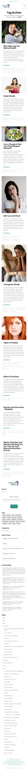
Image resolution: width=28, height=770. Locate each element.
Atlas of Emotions (11, 376)
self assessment (6, 239)
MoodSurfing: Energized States (11, 723)
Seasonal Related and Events (10, 736)
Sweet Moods (9, 96)
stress (14, 523)
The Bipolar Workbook (8, 663)
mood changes (5, 311)
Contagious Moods (11, 284)
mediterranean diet (14, 119)
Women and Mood (8, 753)
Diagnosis (6, 693)
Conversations (6, 626)
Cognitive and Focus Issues (10, 679)
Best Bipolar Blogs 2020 (8, 607)
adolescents (5, 309)
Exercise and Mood (8, 698)
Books (4, 623)
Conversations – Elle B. (8, 654)
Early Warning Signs (8, 695)
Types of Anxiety (10, 342)
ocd (17, 366)
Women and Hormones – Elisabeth (13, 408)
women (4, 434)
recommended (5, 521)
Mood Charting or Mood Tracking (11, 717)
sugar (9, 121)
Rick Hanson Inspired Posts (10, 733)
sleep (10, 523)
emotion (4, 399)
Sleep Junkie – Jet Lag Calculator (13, 714)
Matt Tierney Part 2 (8, 652)
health (4, 519)
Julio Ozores (6, 643)
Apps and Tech (7, 676)
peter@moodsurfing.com (14, 1)
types (7, 368)
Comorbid (9, 364)
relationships (12, 521)
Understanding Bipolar (9, 750)
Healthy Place (6, 592)
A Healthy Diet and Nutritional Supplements (13, 671)
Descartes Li (7, 638)
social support (20, 71)
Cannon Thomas (7, 632)
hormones (5, 432)
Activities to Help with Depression (11, 673)
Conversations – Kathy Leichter (11, 635)
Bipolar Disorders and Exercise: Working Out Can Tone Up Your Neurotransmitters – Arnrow (13, 446)
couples (14, 517)
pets (3, 71)
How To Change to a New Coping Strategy (13, 548)
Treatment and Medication (10, 744)
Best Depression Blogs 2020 (9, 601)
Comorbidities (7, 682)
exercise (15, 473)
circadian (9, 517)
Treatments (6, 747)
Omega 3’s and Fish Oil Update (10, 538)
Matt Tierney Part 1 (8, 649)
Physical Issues (7, 728)
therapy (18, 523)
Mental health (11, 69)
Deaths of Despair (8, 687)
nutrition (4, 121)
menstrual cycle (12, 432)
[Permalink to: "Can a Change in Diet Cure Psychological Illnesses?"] (14, 133)
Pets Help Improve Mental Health (11, 47)
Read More (6, 65)
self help (8, 71)
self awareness (13, 239)
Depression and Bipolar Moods (11, 690)
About (4, 617)
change (4, 517)
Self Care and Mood (11, 216)
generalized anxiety (6, 366)
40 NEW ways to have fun (9, 553)
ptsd (3, 368)
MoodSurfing (5, 660)
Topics (4, 668)
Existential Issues (8, 701)
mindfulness (14, 519)
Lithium (5, 543)
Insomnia (8, 519)
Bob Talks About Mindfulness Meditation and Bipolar (14, 629)
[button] (24, 5)
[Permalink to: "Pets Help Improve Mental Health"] (14, 32)
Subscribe (14, 506)
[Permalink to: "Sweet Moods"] (14, 85)
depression (5, 69)
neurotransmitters (6, 475)
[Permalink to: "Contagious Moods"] (14, 263)
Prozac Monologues (7, 578)
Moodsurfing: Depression (9, 720)
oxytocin (23, 69)
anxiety (4, 364)
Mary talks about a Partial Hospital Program (13, 646)
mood (18, 69)
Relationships (7, 731)
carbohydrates (5, 119)
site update (5, 523)
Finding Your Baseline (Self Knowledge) (12, 703)
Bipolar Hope (5, 586)
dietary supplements (6, 171)
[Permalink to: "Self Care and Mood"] (14, 194)
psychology (16, 237)
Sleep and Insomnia (8, 742)
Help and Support (8, 709)
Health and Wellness (8, 706)
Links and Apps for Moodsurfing (10, 657)
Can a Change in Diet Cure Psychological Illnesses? (12, 146)
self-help (13, 71)
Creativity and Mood (8, 684)
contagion (12, 309)
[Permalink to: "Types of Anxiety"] (14, 328)
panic (22, 366)
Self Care (6, 739)
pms (22, 432)
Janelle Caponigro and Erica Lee (11, 641)
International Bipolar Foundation (10, 568)
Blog (4, 620)
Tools (4, 665)
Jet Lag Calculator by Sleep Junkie (11, 712)
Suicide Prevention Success (9, 558)
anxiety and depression (7, 473)
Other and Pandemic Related (10, 725)
